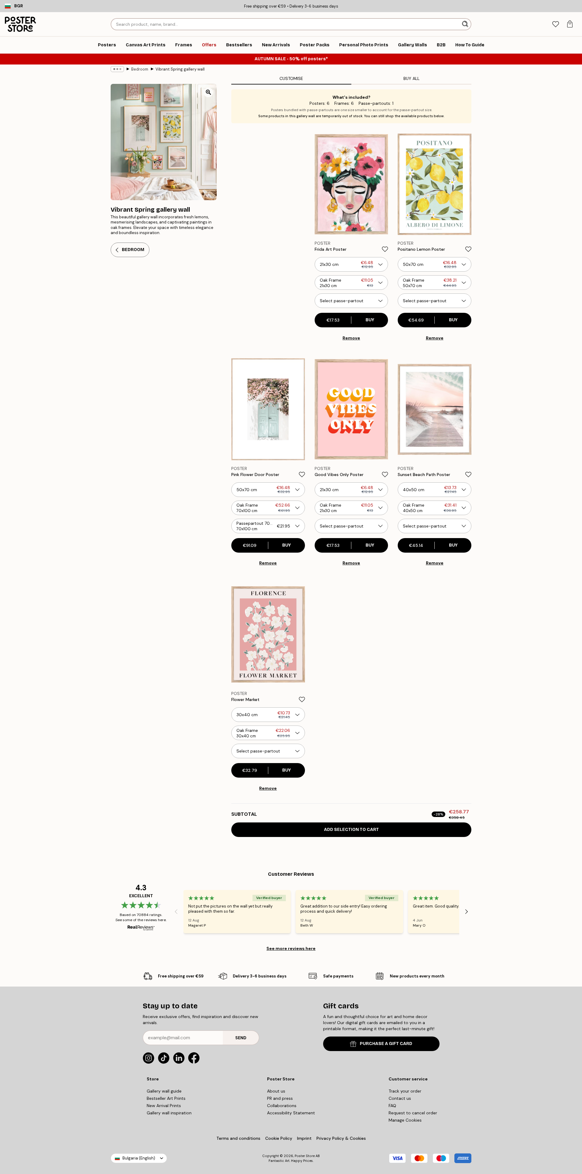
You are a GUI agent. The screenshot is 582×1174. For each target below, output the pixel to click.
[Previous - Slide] (176, 911)
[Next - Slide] (466, 911)
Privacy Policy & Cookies (341, 1138)
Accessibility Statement (291, 1113)
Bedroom (139, 69)
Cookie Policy (278, 1138)
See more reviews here (291, 948)
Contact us (400, 1098)
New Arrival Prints (164, 1105)
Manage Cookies (405, 1120)
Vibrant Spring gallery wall (180, 69)
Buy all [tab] (411, 78)
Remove (351, 338)
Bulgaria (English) (138, 1158)
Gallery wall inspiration (169, 1113)
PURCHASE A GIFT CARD (386, 1043)
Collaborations (281, 1105)
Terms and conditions (238, 1138)
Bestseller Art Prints (166, 1098)
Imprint (304, 1138)
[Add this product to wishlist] (385, 249)
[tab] (555, 24)
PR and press (280, 1098)
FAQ (392, 1105)
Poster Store (305, 1156)
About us (276, 1091)
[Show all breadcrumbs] (117, 69)
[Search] (465, 24)
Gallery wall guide (164, 1091)
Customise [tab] (291, 78)
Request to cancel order (413, 1113)
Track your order (405, 1091)
